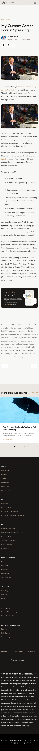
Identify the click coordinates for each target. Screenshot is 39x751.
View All (35, 393)
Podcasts (4, 569)
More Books (5, 548)
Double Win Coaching (9, 612)
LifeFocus (4, 503)
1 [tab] (15, 446)
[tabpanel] (19, 420)
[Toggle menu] (34, 3)
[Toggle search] (30, 3)
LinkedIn (31, 652)
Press (3, 598)
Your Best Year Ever (8, 540)
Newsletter (5, 566)
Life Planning (6, 470)
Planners (4, 474)
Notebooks (5, 482)
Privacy (27, 743)
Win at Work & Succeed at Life (12, 533)
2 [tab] (18, 446)
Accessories (5, 490)
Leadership (5, 20)
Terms (14, 743)
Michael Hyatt (13, 37)
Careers (4, 594)
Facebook (5, 652)
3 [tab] (21, 446)
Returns (4, 629)
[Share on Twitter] (8, 45)
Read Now (6, 439)
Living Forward (6, 544)
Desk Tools (5, 486)
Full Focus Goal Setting (9, 511)
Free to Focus (6, 507)
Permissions (31, 740)
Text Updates (6, 577)
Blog (2, 562)
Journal (3, 478)
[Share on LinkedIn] (13, 45)
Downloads (5, 573)
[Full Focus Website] (19, 660)
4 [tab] (24, 446)
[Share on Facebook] (3, 45)
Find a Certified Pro (8, 616)
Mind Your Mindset (8, 529)
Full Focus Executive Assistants (12, 515)
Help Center (5, 633)
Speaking (4, 159)
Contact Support (7, 637)
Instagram (18, 652)
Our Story (4, 591)
